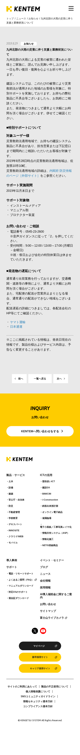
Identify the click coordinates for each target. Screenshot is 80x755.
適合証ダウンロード (19, 598)
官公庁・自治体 (16, 499)
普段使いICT (48, 481)
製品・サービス (15, 475)
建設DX (46, 487)
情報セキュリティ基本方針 (38, 701)
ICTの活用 (46, 475)
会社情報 (45, 580)
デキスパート (15, 524)
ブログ (44, 567)
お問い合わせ (48, 604)
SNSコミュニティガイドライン (38, 696)
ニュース (21, 18)
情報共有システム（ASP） (55, 533)
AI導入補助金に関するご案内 (56, 596)
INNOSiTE (14, 530)
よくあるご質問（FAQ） (21, 579)
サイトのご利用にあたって (22, 686)
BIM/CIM (46, 493)
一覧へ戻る (40, 378)
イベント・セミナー (52, 560)
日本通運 (16, 326)
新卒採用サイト (40, 657)
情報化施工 (48, 539)
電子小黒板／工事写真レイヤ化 (56, 527)
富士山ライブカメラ (52, 617)
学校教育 (13, 518)
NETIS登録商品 (50, 545)
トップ (10, 18)
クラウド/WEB (16, 536)
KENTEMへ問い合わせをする (40, 431)
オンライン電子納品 (52, 512)
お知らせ (33, 18)
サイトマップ (48, 611)
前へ (20, 378)
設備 (11, 487)
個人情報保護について (38, 691)
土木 (11, 481)
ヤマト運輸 (17, 322)
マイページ (39, 646)
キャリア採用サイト (40, 668)
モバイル (13, 542)
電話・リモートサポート (21, 573)
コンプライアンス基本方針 (38, 706)
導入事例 (11, 560)
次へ (59, 378)
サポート (11, 567)
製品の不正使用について (54, 686)
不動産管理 (14, 512)
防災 (11, 506)
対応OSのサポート (18, 592)
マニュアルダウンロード (21, 585)
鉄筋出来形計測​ (50, 506)
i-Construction (50, 499)
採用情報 (45, 587)
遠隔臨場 (46, 518)
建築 (11, 493)
